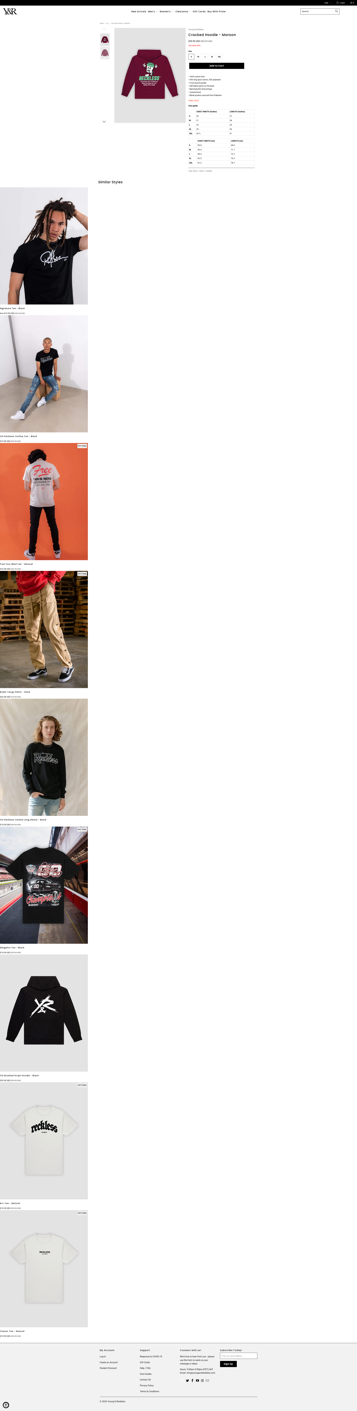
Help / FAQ (145, 1368)
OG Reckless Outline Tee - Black (44, 373)
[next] (104, 121)
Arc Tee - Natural (44, 1140)
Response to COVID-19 (151, 1356)
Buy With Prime (217, 11)
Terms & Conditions (149, 1391)
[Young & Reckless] (30, 11)
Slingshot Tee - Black (44, 885)
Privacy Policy (147, 1385)
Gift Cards (199, 11)
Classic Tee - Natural (44, 1268)
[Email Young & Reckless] (207, 1381)
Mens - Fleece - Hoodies (202, 171)
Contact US (145, 1379)
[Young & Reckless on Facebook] (192, 1381)
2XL (219, 57)
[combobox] (320, 11)
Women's (165, 11)
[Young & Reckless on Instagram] (202, 1381)
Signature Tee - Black (44, 245)
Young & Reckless (196, 29)
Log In (103, 1356)
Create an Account (109, 1362)
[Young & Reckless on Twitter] (182, 1381)
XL (212, 57)
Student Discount (108, 1368)
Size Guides (145, 1374)
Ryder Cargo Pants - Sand (44, 629)
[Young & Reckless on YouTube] (197, 1381)
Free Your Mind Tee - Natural (44, 501)
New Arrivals (138, 11)
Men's (151, 11)
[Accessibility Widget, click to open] (6, 1405)
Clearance (182, 11)
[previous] (104, 29)
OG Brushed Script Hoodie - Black (44, 1013)
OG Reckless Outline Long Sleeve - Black (44, 757)
